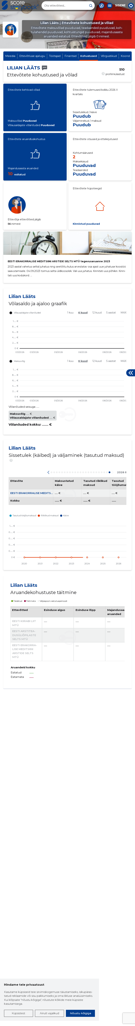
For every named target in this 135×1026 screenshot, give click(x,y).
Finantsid (70, 56)
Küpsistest (18, 1013)
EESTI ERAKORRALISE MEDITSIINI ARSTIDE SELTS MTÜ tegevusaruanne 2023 (59, 261)
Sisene (120, 5)
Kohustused (88, 56)
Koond (125, 56)
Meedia (10, 56)
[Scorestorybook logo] (20, 5)
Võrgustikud (109, 56)
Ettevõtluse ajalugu (32, 56)
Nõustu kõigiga (80, 1013)
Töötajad (54, 56)
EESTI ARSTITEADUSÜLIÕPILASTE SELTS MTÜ (24, 635)
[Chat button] (101, 5)
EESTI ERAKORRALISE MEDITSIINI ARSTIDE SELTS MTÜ (47, 493)
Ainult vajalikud (49, 1013)
